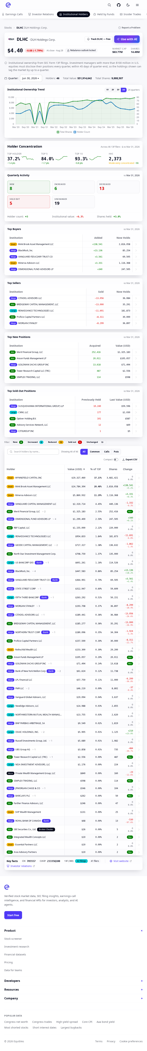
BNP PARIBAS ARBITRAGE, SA (30, 723)
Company (73, 998)
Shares (113, 469)
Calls (106, 451)
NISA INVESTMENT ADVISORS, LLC (32, 764)
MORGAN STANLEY (27, 323)
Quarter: (13, 78)
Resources (73, 989)
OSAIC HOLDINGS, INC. (27, 731)
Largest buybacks (71, 1027)
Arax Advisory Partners (25, 852)
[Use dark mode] (128, 5)
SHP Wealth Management (28, 812)
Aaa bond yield (106, 1021)
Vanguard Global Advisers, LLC (30, 697)
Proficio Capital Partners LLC (31, 316)
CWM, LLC (23, 412)
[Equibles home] (6, 887)
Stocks (8, 27)
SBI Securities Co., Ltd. (25, 829)
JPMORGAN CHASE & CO (27, 788)
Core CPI (87, 1021)
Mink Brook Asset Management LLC (36, 244)
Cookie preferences (131, 1041)
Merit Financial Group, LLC (30, 352)
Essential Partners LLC (26, 844)
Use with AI (129, 39)
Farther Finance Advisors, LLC (28, 803)
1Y (107, 89)
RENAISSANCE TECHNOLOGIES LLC (36, 310)
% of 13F (95, 469)
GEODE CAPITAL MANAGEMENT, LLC (33, 545)
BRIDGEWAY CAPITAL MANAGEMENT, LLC (37, 304)
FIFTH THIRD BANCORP (27, 597)
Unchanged (95, 442)
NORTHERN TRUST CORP (27, 632)
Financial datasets (15, 954)
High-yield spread (67, 1021)
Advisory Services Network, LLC (32, 424)
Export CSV (131, 459)
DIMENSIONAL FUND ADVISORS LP (35, 269)
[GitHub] (119, 5)
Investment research (16, 946)
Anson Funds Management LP (31, 358)
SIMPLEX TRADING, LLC (28, 377)
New (17, 442)
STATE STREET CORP (25, 588)
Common (95, 451)
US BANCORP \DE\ (24, 562)
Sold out (74, 442)
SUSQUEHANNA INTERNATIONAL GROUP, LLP (41, 406)
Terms (99, 1041)
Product (73, 930)
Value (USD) (76, 469)
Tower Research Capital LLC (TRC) (33, 370)
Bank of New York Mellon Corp (30, 671)
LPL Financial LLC (23, 679)
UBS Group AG (22, 749)
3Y (113, 89)
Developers (73, 981)
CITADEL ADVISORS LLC (30, 298)
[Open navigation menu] (137, 5)
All (123, 89)
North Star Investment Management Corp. (35, 553)
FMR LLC (19, 688)
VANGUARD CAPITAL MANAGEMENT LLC (35, 503)
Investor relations (21, 866)
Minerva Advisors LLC (29, 262)
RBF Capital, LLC (22, 527)
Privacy (111, 1041)
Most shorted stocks (16, 1027)
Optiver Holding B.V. (26, 418)
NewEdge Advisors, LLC (27, 705)
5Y (118, 89)
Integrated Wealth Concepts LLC (30, 837)
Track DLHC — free (100, 39)
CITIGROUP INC (26, 431)
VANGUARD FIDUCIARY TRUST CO (35, 256)
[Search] (109, 5)
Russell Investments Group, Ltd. (31, 740)
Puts (116, 451)
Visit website (121, 861)
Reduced (55, 442)
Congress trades (42, 1021)
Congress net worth (16, 1021)
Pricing (8, 962)
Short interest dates (44, 1027)
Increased (35, 442)
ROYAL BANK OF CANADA (28, 820)
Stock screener (13, 938)
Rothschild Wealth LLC (26, 649)
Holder (11, 469)
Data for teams (13, 970)
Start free (13, 915)
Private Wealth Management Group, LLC (35, 773)
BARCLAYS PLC (22, 795)
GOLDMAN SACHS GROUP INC (33, 364)
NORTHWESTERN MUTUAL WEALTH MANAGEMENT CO (38, 714)
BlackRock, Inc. (25, 250)
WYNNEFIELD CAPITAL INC (28, 477)
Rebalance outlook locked (83, 50)
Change (127, 469)
